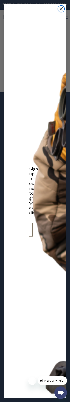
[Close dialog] (61, 8)
